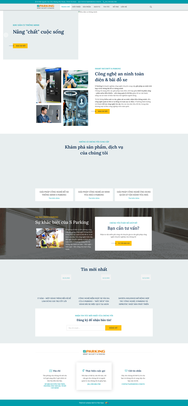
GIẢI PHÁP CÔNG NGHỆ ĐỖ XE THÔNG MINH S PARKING (54, 193)
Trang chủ (65, 7)
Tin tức (106, 7)
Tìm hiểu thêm (54, 198)
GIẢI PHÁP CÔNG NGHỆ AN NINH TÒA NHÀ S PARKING (94, 193)
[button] (182, 35)
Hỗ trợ (116, 7)
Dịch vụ (97, 7)
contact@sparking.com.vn (90, 2)
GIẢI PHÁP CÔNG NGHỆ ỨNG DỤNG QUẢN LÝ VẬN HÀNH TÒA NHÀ (134, 193)
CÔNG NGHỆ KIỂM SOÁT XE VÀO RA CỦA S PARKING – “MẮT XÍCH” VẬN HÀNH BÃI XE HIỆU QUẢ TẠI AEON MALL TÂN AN (94, 301)
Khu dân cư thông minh (23, 25)
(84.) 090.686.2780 (111, 2)
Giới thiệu (76, 7)
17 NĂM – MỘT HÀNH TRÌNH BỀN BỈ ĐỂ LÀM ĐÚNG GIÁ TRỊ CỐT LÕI (54, 299)
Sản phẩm (87, 7)
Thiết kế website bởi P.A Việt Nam (91, 403)
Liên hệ (124, 7)
